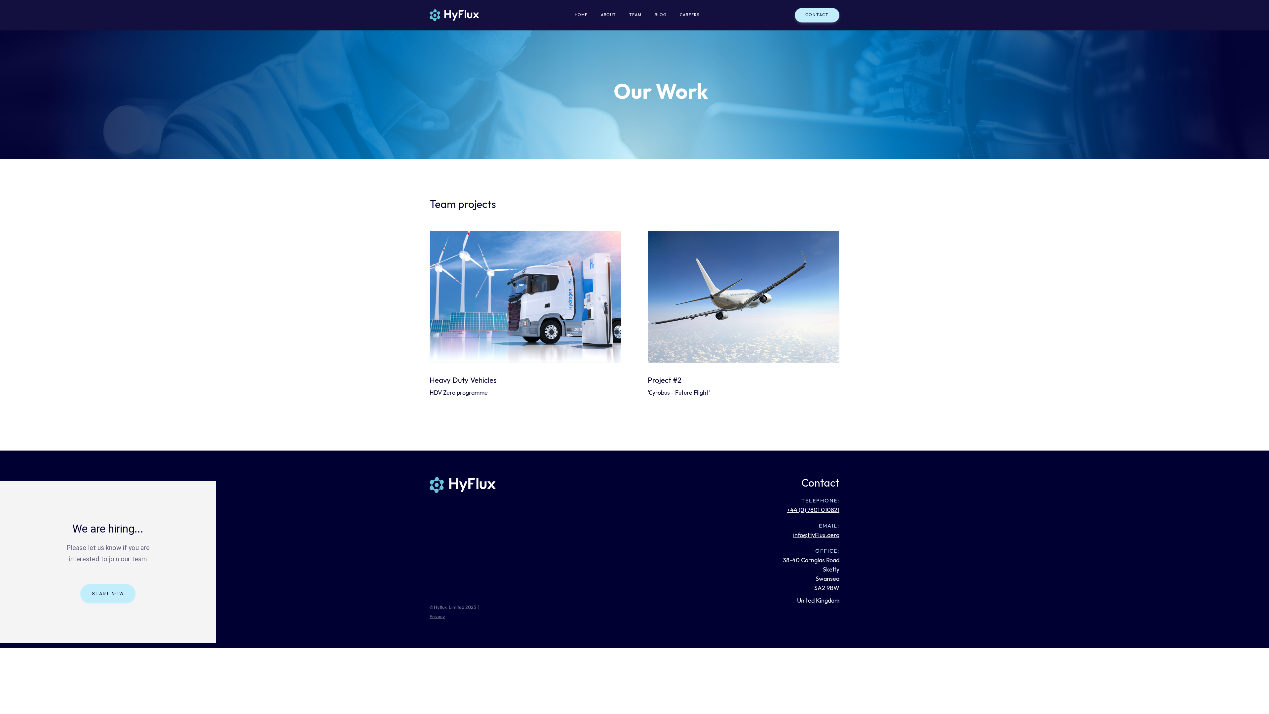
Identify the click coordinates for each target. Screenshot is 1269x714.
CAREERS (690, 15)
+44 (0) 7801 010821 (813, 510)
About (608, 15)
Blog (661, 15)
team (635, 15)
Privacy (437, 616)
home (581, 15)
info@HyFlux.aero (816, 535)
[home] (454, 15)
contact (817, 15)
